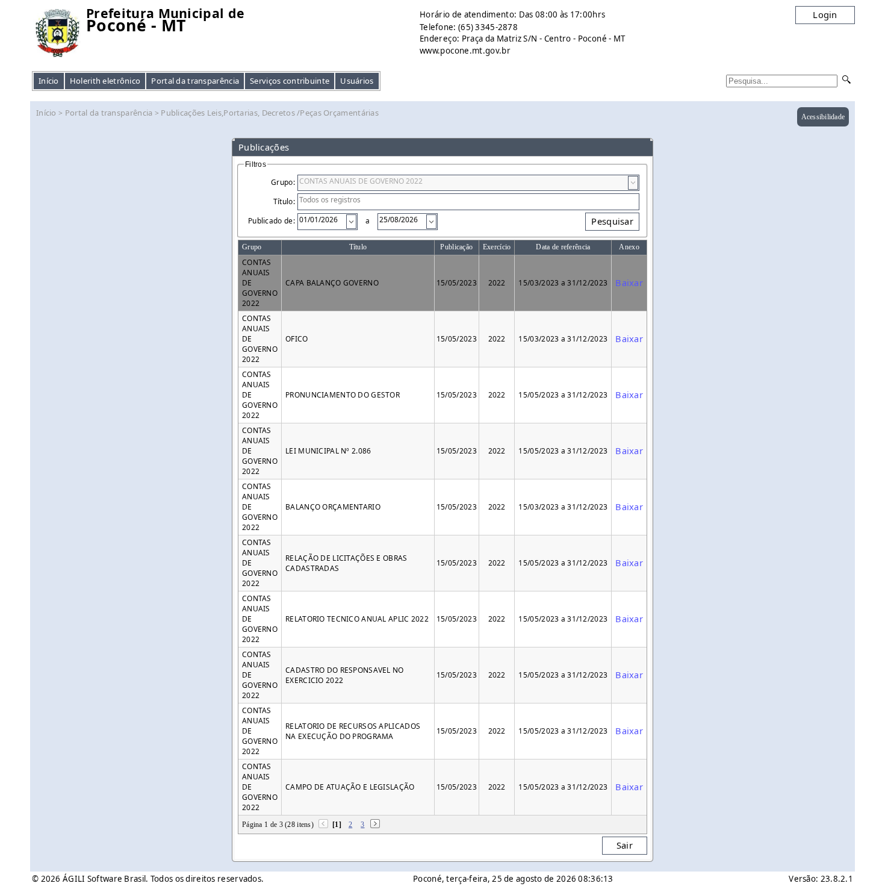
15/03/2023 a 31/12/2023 (562, 283)
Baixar (629, 282)
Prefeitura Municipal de (165, 13)
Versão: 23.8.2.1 (821, 878)
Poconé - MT (135, 25)
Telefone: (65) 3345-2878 (469, 27)
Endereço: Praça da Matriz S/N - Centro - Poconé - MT (523, 38)
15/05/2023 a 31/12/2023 (562, 395)
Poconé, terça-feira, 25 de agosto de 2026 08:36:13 (513, 878)
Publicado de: (271, 221)
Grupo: (283, 182)
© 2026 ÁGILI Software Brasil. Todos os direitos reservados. (148, 878)
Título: (284, 201)
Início (49, 80)
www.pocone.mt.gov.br (465, 50)
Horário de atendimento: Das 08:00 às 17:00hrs (512, 14)
